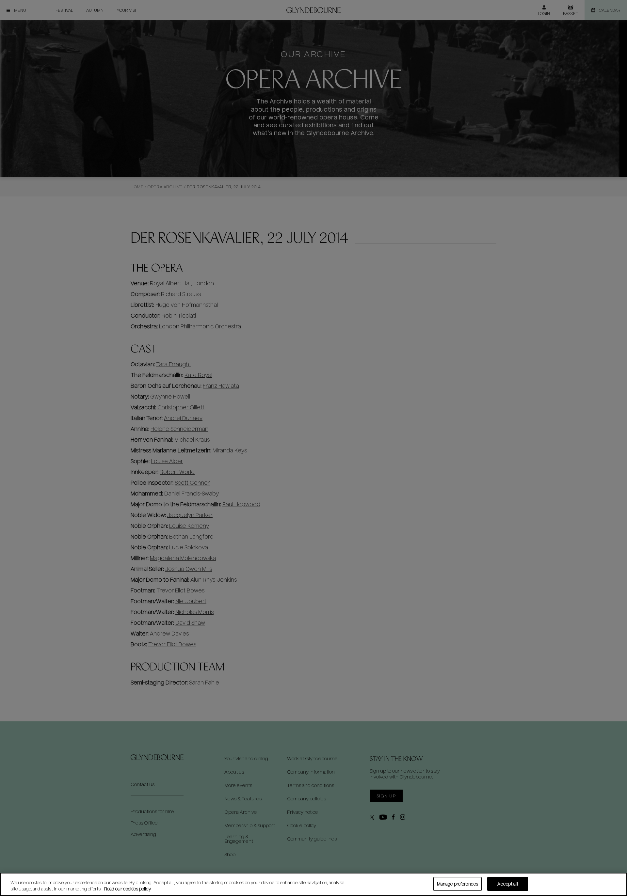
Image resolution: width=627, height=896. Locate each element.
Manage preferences (457, 884)
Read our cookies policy (127, 889)
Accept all (507, 884)
